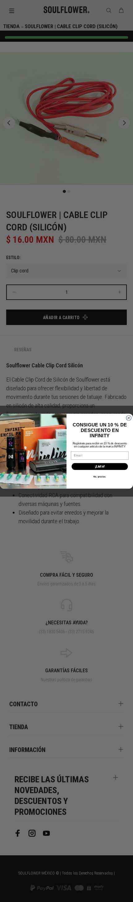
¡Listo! (100, 466)
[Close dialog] (128, 418)
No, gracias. (99, 476)
